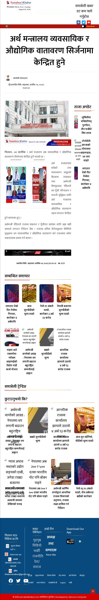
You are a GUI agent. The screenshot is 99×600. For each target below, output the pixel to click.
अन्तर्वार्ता (30, 582)
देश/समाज (37, 564)
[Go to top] (93, 591)
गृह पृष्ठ (30, 575)
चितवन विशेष (51, 575)
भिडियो (36, 546)
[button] (7, 26)
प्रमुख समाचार (39, 575)
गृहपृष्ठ (37, 540)
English (63, 582)
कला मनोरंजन (41, 582)
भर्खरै (37, 551)
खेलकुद (82, 575)
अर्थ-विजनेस (72, 575)
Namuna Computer (77, 597)
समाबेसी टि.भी (52, 582)
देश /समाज (62, 575)
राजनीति (37, 556)
